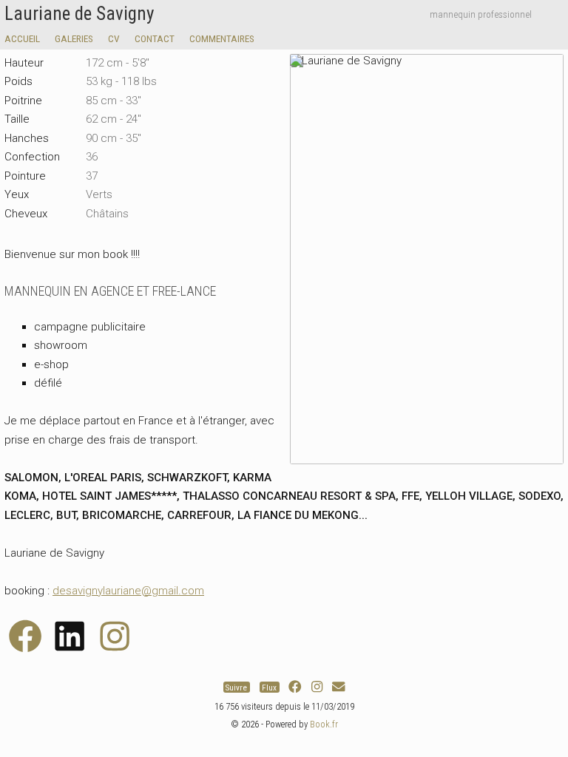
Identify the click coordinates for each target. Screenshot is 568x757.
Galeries (74, 38)
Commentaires (221, 38)
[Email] (338, 686)
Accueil (22, 38)
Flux (269, 687)
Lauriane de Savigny (79, 13)
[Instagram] (316, 686)
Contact (155, 38)
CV (114, 38)
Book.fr (324, 724)
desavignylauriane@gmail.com (128, 590)
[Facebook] (294, 686)
